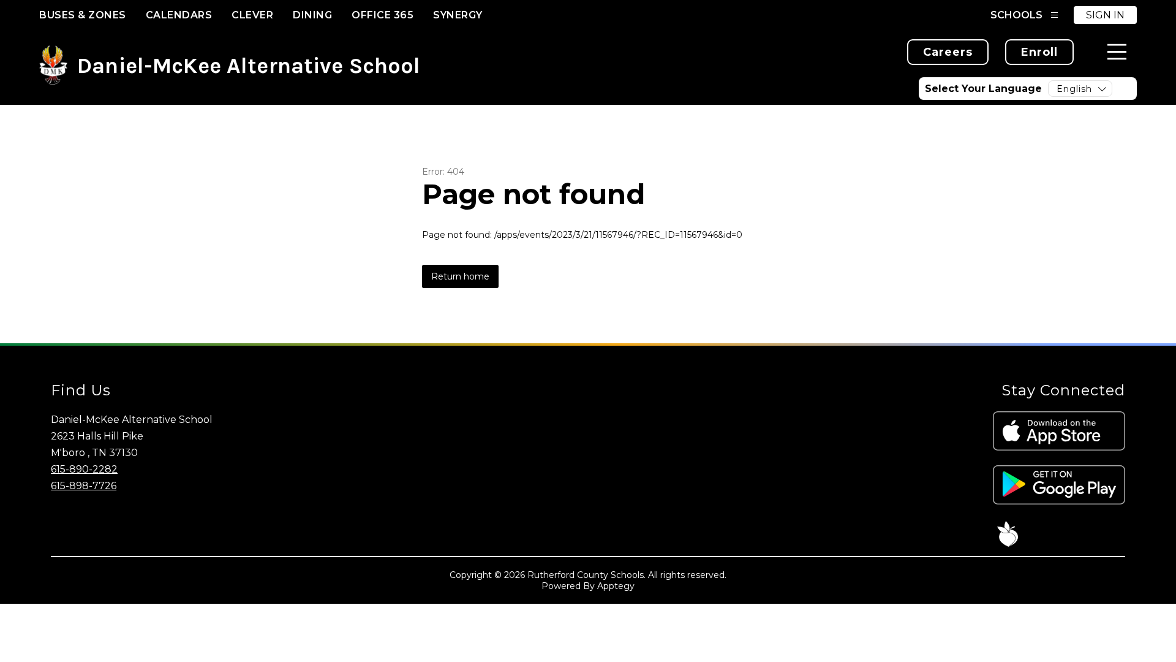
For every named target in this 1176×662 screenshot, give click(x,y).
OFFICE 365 (382, 15)
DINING (312, 15)
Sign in (1105, 15)
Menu (1117, 52)
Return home (460, 276)
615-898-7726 (83, 486)
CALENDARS (179, 15)
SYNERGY (458, 15)
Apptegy (616, 586)
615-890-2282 (84, 469)
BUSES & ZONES (82, 15)
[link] (948, 52)
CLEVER (252, 15)
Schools (1016, 15)
